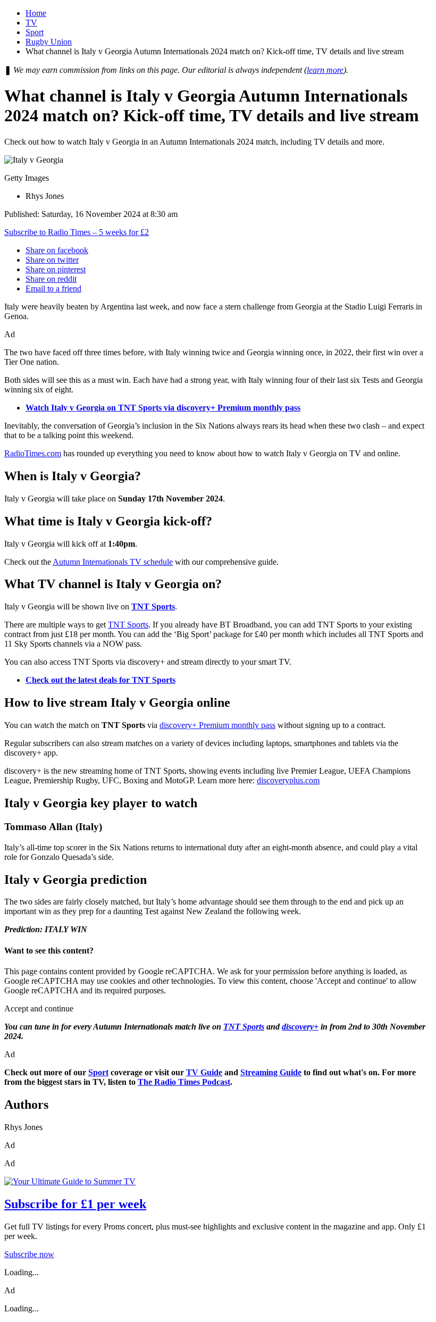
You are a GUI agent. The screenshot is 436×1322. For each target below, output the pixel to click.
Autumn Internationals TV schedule (113, 561)
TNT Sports (128, 624)
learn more (325, 69)
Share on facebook (57, 250)
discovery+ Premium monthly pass (217, 725)
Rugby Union (49, 41)
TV (31, 22)
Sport (35, 32)
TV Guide (204, 1072)
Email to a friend (53, 288)
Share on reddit (51, 278)
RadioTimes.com (32, 453)
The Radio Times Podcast (184, 1081)
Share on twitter (52, 259)
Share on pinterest (56, 269)
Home (36, 13)
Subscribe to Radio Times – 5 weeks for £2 (76, 232)
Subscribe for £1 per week (75, 1204)
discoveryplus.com (288, 780)
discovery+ (300, 1026)
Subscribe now (29, 1254)
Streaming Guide (270, 1072)
